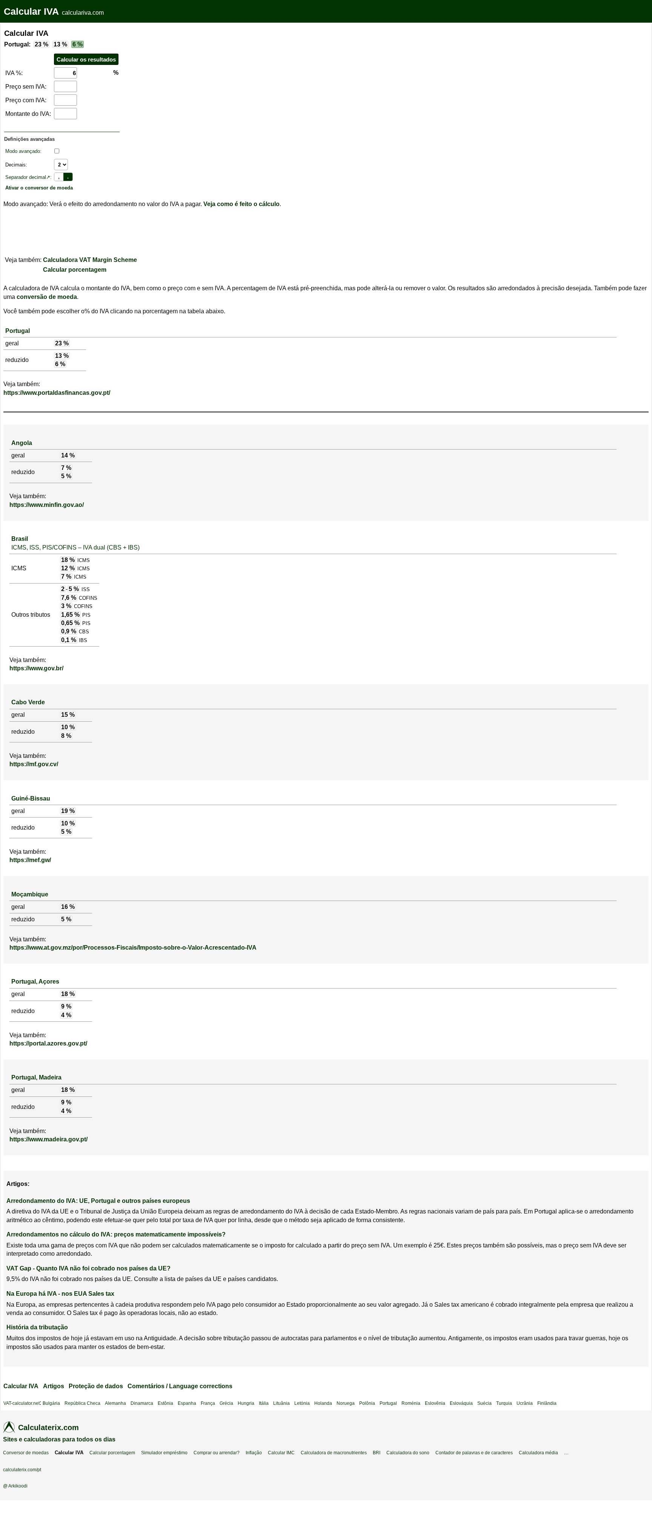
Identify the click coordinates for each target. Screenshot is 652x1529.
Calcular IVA (31, 11)
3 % (66, 606)
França (208, 1403)
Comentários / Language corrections (180, 1386)
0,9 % (68, 631)
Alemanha (115, 1403)
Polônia (367, 1403)
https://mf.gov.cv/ (33, 764)
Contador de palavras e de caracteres (474, 1452)
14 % (68, 455)
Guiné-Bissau (30, 798)
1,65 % (70, 614)
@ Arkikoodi (15, 1486)
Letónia (302, 1403)
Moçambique (29, 894)
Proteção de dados (96, 1386)
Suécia (484, 1403)
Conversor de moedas (26, 1452)
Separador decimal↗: (28, 177)
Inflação (254, 1452)
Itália (264, 1403)
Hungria (246, 1403)
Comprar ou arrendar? (217, 1452)
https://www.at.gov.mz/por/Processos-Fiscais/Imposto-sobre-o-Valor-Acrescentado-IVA (133, 947)
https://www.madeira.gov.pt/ (48, 1139)
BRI (376, 1452)
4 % (66, 1015)
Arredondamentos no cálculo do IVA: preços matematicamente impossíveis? (116, 1234)
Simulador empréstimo (164, 1452)
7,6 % (68, 597)
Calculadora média (538, 1452)
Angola (21, 443)
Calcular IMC (281, 1452)
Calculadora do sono (407, 1452)
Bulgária (51, 1403)
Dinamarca (142, 1403)
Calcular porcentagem (74, 269)
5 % (66, 476)
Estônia (165, 1403)
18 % (68, 560)
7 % (66, 468)
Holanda (323, 1403)
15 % (68, 714)
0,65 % (70, 623)
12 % (68, 568)
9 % (66, 1006)
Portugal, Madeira (36, 1077)
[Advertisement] (186, 77)
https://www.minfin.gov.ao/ (46, 505)
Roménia (410, 1403)
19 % (68, 811)
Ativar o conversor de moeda (39, 188)
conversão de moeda (47, 297)
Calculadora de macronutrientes (334, 1452)
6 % (77, 44)
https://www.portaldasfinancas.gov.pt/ (56, 393)
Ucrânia (525, 1403)
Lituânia (281, 1403)
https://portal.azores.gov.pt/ (48, 1043)
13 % (60, 44)
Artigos (53, 1386)
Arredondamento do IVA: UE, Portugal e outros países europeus (98, 1201)
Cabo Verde (28, 702)
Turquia (504, 1403)
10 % (68, 727)
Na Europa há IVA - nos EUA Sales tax (60, 1293)
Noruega (346, 1403)
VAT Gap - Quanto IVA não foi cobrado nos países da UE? (88, 1268)
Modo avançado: (23, 151)
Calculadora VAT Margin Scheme (90, 260)
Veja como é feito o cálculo (241, 204)
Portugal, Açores (35, 981)
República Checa (82, 1403)
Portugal (17, 331)
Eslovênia (435, 1403)
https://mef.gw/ (30, 860)
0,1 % (68, 640)
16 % (68, 907)
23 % (41, 44)
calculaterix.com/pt (22, 1469)
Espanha (187, 1403)
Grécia (226, 1403)
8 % (66, 736)
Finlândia (547, 1403)
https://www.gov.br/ (36, 668)
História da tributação (37, 1327)
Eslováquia (461, 1403)
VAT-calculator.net (21, 1403)
